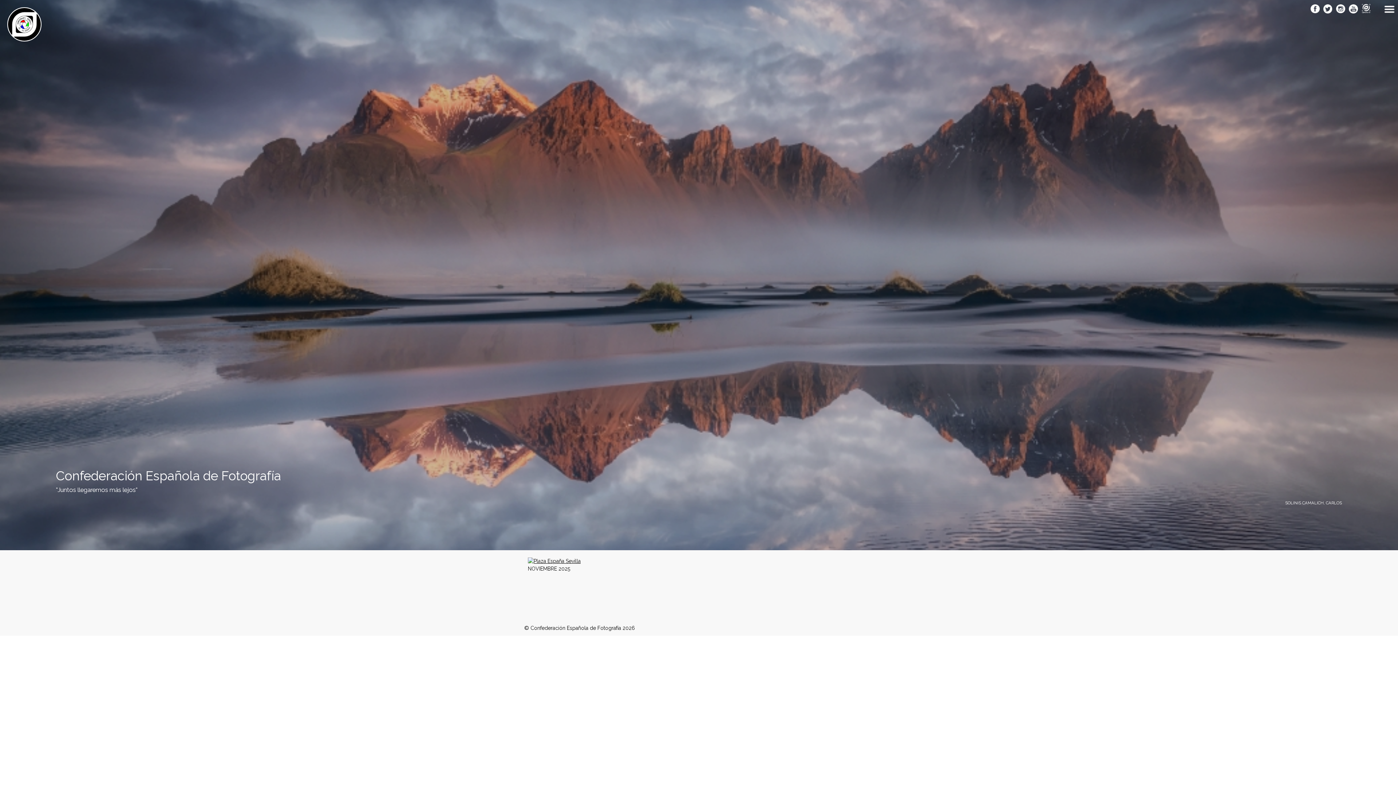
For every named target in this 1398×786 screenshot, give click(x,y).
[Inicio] (24, 37)
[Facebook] (1315, 9)
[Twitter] (1327, 9)
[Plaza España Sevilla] (554, 561)
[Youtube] (1353, 9)
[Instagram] (1340, 9)
